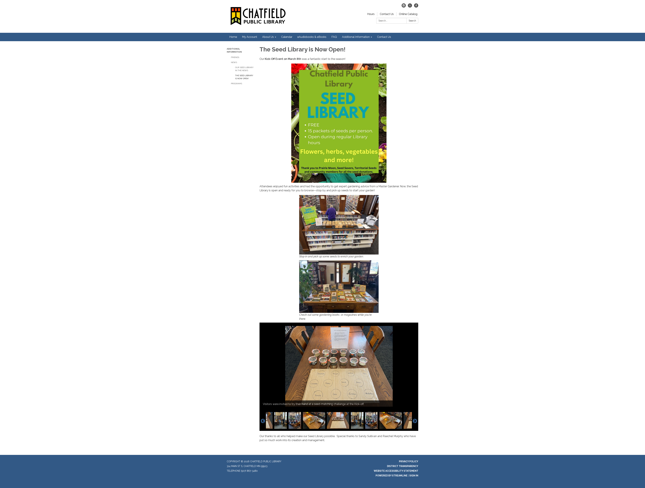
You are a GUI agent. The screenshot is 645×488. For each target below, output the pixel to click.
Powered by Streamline (391, 475)
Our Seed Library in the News (244, 69)
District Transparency (402, 466)
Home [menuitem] (233, 36)
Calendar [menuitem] (286, 36)
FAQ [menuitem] (334, 36)
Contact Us (387, 14)
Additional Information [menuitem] (356, 36)
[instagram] (404, 6)
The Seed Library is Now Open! (244, 77)
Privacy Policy (408, 461)
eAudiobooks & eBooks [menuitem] (311, 36)
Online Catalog (408, 14)
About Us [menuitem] (268, 36)
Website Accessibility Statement (396, 471)
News (234, 62)
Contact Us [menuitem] (384, 36)
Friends (235, 57)
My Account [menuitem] (249, 36)
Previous (262, 421)
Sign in (413, 475)
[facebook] (416, 6)
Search (412, 20)
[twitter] (410, 6)
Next (414, 421)
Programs (236, 83)
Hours (371, 14)
